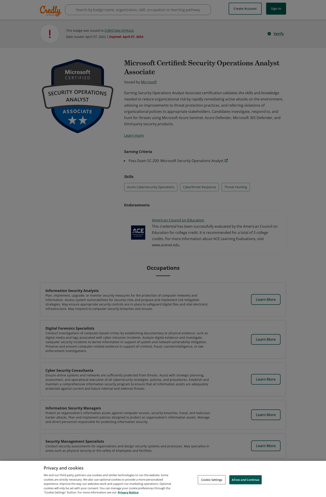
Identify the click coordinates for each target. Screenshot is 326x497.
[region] (163, 479)
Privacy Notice (128, 492)
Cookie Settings (211, 479)
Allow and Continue (245, 479)
